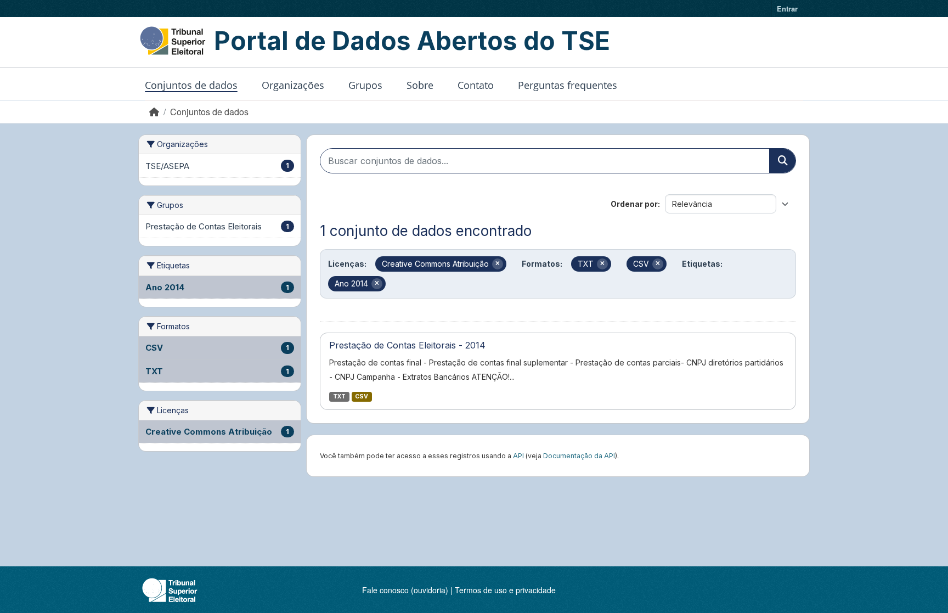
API (518, 456)
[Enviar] (782, 161)
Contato (476, 85)
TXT (339, 396)
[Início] (154, 111)
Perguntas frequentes (567, 85)
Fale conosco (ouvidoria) (405, 589)
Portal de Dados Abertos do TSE (412, 40)
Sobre (420, 85)
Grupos (365, 85)
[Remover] (497, 263)
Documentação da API (579, 456)
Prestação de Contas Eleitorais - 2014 (407, 345)
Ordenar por (634, 204)
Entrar (787, 8)
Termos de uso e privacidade (505, 589)
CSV (361, 396)
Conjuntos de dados (191, 85)
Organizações (293, 85)
